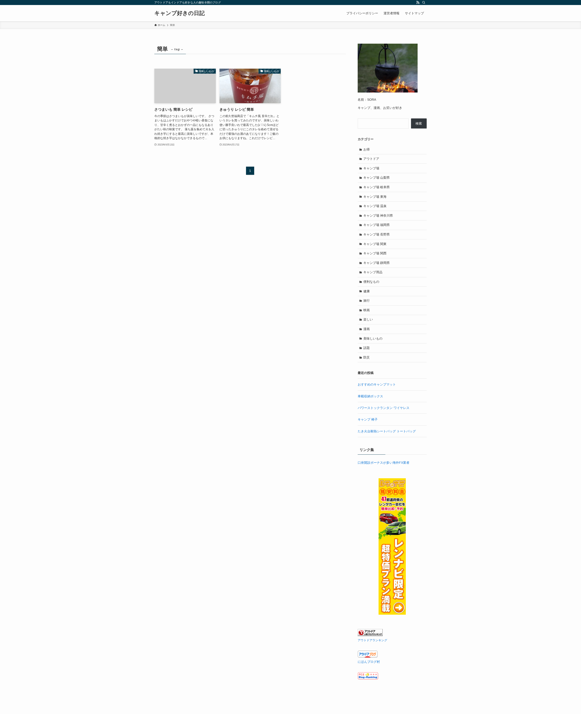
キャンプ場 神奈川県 (378, 215)
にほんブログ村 (369, 662)
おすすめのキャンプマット (377, 384)
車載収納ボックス (370, 396)
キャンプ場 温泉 (375, 206)
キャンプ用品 (372, 272)
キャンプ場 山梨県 (376, 177)
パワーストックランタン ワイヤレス (383, 408)
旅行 (366, 300)
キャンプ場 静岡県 (376, 263)
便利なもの (371, 281)
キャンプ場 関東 (375, 244)
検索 (419, 123)
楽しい (368, 319)
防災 (366, 357)
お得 (366, 149)
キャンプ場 (371, 168)
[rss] (418, 2)
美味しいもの (372, 338)
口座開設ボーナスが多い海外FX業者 (383, 462)
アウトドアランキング (372, 640)
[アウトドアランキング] (370, 635)
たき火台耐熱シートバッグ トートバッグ (387, 431)
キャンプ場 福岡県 (376, 225)
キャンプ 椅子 (368, 419)
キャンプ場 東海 (375, 196)
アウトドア (371, 158)
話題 (366, 348)
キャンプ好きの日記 (179, 13)
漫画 (366, 329)
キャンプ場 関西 (375, 253)
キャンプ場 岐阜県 (376, 187)
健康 (366, 291)
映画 (366, 310)
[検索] (424, 2)
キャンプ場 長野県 (376, 234)
